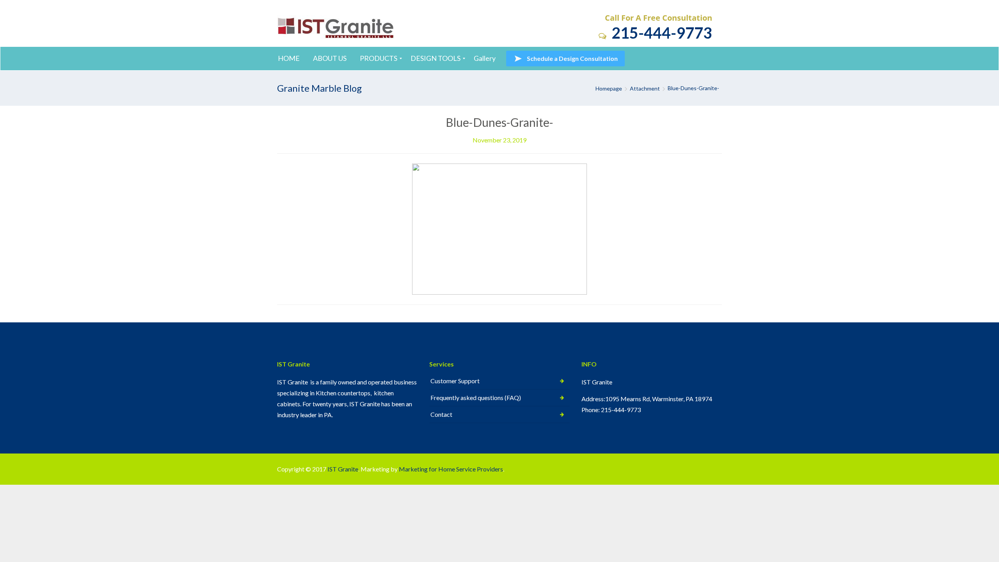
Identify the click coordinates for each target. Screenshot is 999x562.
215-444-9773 (660, 32)
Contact (441, 414)
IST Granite (342, 469)
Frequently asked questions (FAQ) (475, 397)
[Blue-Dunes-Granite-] (499, 228)
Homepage (608, 88)
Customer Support (455, 380)
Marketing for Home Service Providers (451, 469)
